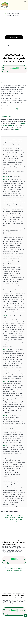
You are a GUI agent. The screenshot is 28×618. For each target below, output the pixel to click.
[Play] (3, 68)
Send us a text (5, 83)
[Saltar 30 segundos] (7, 72)
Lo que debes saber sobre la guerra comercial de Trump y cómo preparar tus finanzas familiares (13, 542)
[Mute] (26, 68)
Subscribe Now (14, 37)
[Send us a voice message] (25, 615)
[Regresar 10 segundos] (2, 72)
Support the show (6, 116)
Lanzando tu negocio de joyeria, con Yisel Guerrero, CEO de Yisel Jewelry (13, 594)
